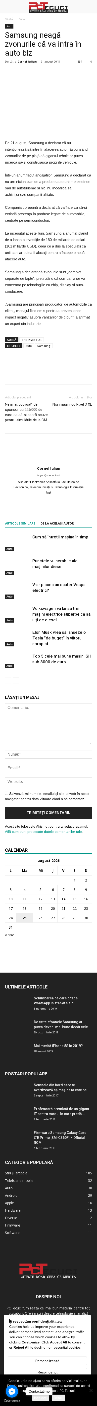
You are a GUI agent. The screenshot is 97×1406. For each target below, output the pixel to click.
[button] (90, 6)
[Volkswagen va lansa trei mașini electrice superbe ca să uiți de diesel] (17, 614)
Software (12, 1232)
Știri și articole (16, 1173)
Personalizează (47, 1361)
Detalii (58, 1398)
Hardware (13, 1210)
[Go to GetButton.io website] (12, 1401)
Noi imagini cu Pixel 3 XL (72, 404)
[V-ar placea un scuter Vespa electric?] (17, 590)
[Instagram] (49, 501)
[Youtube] (59, 501)
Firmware (12, 1225)
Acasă (9, 18)
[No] (90, 1390)
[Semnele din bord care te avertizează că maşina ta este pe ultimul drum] (17, 1088)
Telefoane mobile (19, 1180)
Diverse (11, 1217)
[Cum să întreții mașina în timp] (17, 542)
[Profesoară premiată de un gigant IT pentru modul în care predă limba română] (17, 1115)
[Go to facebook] (12, 1391)
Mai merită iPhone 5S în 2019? (58, 1046)
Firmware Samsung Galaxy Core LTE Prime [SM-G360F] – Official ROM (60, 1138)
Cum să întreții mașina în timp (60, 536)
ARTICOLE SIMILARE (20, 523)
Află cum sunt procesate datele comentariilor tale (43, 832)
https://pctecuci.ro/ (48, 475)
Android (11, 1195)
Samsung (43, 346)
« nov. (9, 934)
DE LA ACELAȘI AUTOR (57, 523)
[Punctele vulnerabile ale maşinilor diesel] (17, 566)
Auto (22, 18)
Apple (9, 1202)
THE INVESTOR (32, 340)
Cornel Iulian (27, 61)
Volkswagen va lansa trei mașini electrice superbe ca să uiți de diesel (61, 614)
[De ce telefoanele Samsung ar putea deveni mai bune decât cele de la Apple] (17, 1028)
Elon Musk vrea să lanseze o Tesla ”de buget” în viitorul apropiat (59, 638)
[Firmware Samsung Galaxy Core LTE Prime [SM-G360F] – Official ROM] (17, 1139)
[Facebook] (38, 501)
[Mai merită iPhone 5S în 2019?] (17, 1052)
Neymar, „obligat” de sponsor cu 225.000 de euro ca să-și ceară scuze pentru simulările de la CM (26, 412)
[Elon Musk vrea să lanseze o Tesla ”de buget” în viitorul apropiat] (17, 638)
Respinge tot (47, 1372)
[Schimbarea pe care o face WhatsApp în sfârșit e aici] (17, 1004)
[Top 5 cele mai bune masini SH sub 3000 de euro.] (17, 660)
